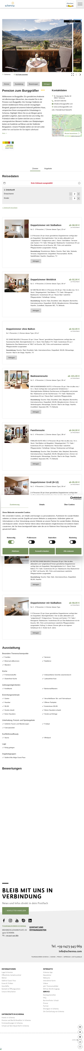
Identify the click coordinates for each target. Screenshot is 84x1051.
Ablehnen (15, 551)
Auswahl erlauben (42, 551)
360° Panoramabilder (50, 986)
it (74, 1040)
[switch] (32, 542)
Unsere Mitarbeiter (9, 992)
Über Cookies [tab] (69, 504)
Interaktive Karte (49, 981)
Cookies (52, 957)
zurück (72, 21)
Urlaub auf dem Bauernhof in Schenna (15, 1026)
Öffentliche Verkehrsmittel (11, 975)
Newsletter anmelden (16, 911)
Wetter (4, 978)
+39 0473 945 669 (12, 936)
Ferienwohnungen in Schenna (12, 1023)
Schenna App (47, 972)
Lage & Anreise (7, 972)
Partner (46, 1006)
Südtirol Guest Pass (9, 981)
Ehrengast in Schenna (51, 1009)
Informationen (9, 969)
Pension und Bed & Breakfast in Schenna (16, 1020)
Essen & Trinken (7, 983)
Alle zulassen (69, 551)
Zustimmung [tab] (14, 504)
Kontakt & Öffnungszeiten (11, 989)
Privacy (59, 957)
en (77, 1040)
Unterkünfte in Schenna (13, 1014)
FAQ (44, 998)
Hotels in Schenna (8, 1018)
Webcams (46, 978)
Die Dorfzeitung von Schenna (53, 1012)
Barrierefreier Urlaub (51, 1000)
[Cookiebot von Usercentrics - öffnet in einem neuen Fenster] (71, 498)
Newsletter (47, 975)
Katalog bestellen (49, 995)
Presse (45, 1003)
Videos (45, 983)
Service (46, 992)
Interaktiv (48, 969)
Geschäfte (5, 986)
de (71, 1040)
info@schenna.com (70, 951)
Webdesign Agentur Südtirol (5, 1040)
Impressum (67, 957)
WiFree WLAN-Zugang (51, 989)
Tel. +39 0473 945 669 (66, 946)
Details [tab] (42, 504)
